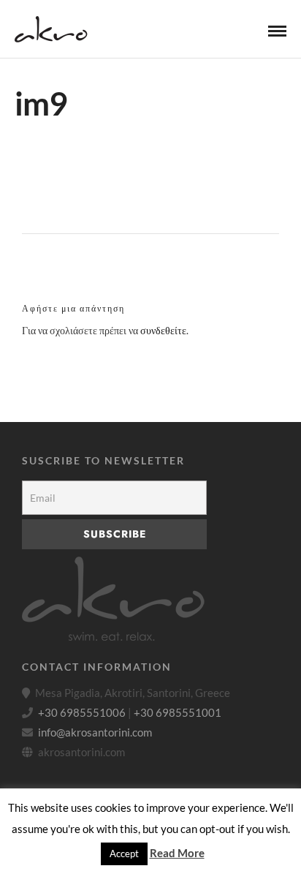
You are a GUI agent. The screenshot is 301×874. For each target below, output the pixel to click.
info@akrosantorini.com (95, 732)
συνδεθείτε (163, 330)
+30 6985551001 (177, 712)
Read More (177, 852)
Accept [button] (124, 853)
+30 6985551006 (82, 712)
